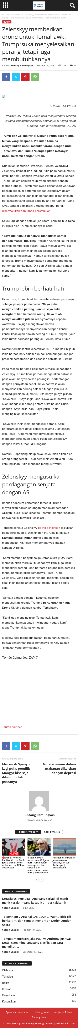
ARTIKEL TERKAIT (28, 832)
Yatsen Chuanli (10, 907)
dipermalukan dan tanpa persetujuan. (26, 210)
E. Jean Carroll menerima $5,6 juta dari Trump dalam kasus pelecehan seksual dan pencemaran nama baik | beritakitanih (38, 865)
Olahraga (7, 970)
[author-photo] (39, 801)
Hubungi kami (41, 1012)
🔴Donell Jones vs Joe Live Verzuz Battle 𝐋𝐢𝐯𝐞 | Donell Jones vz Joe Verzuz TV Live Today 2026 (13, 862)
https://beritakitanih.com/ (39, 820)
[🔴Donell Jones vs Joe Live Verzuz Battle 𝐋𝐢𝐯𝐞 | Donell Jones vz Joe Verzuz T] (13, 847)
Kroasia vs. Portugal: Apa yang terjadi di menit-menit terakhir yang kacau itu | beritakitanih (35, 901)
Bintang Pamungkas (22, 65)
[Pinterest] (25, 77)
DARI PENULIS (52, 832)
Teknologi (8, 976)
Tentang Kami (39, 1017)
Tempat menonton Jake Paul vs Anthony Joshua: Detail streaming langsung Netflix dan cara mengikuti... (36, 943)
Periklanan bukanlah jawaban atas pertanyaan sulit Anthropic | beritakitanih (64, 862)
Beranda (6, 14)
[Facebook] (6, 77)
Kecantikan (9, 1001)
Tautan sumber (12, 727)
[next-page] (42, 879)
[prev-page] (37, 879)
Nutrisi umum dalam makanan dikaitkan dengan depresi (59, 768)
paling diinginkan (49, 527)
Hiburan (6, 989)
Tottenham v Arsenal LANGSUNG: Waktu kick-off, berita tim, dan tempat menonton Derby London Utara (37, 921)
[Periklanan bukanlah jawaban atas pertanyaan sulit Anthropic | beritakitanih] (64, 847)
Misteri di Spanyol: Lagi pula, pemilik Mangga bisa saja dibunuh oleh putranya (16, 773)
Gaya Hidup (9, 995)
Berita (17, 14)
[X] (16, 77)
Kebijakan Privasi (63, 1012)
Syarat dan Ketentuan (17, 1012)
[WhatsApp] (35, 77)
